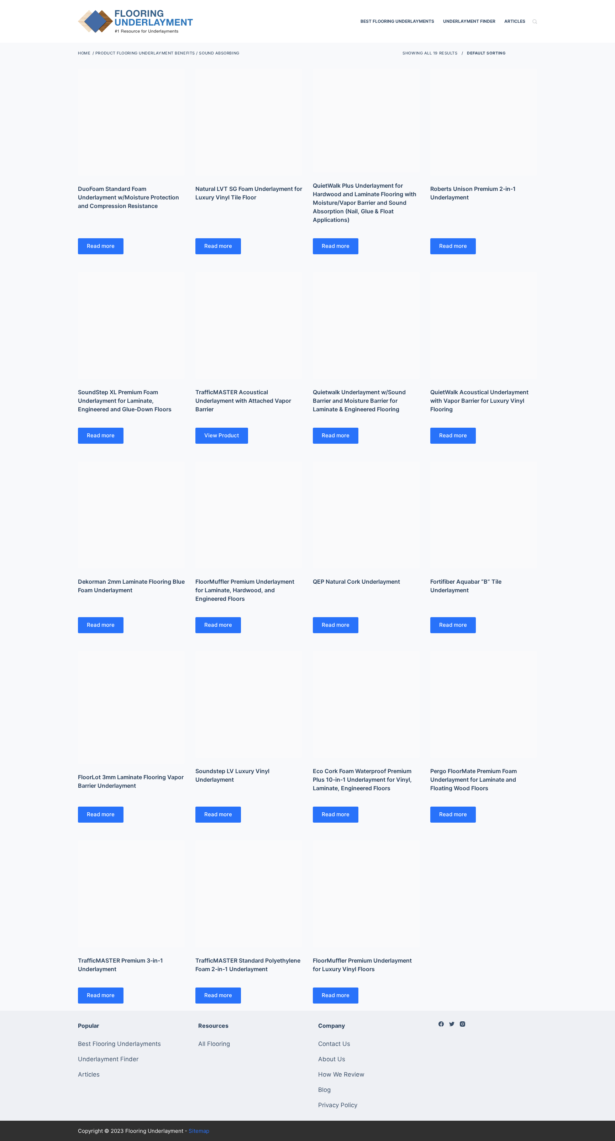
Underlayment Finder (469, 21)
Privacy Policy (337, 1105)
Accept (34, 1120)
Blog (324, 1089)
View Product (221, 435)
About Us (331, 1059)
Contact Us (334, 1043)
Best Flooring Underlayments (397, 21)
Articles (514, 21)
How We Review (341, 1074)
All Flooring (214, 1043)
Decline (68, 1120)
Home (84, 53)
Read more (101, 246)
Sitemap (199, 1130)
